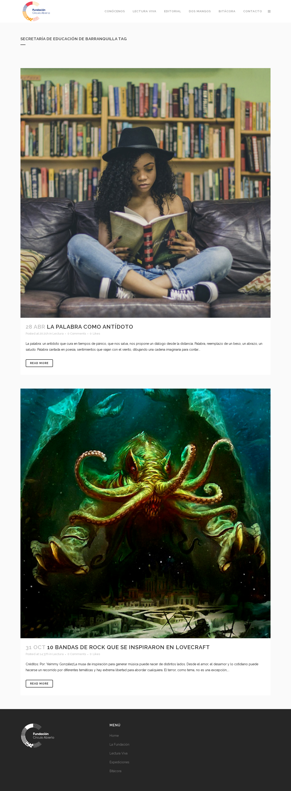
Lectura (58, 333)
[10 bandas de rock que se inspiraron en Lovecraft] (145, 513)
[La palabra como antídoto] (145, 193)
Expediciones (119, 762)
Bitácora (115, 771)
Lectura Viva (119, 753)
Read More (39, 363)
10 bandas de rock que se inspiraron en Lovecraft (128, 647)
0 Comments (77, 333)
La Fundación (119, 744)
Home (114, 735)
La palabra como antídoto (90, 326)
